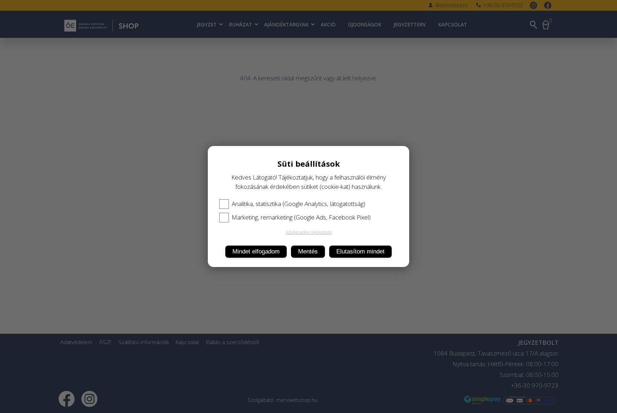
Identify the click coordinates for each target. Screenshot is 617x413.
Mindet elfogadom (256, 251)
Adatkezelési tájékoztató (309, 232)
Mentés (308, 251)
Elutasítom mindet (360, 251)
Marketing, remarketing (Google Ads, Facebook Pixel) (301, 217)
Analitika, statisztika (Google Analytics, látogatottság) (298, 204)
